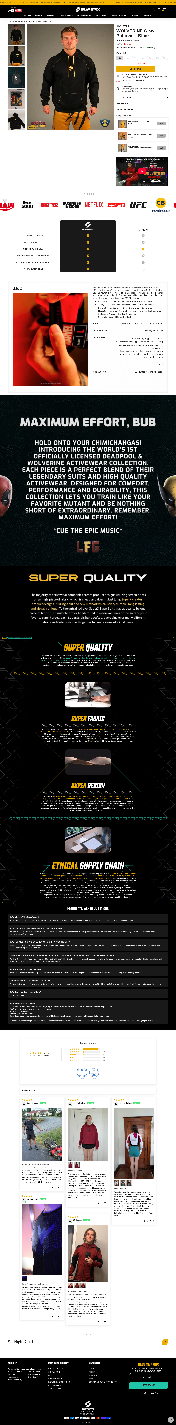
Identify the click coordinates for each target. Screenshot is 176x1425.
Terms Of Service (57, 1388)
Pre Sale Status (56, 1369)
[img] (27, 1100)
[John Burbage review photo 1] (42, 1135)
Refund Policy (55, 1385)
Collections (16, 21)
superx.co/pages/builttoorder (21, 934)
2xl (157, 58)
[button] (121, 40)
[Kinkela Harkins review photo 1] (88, 1134)
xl (150, 58)
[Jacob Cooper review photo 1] (42, 1239)
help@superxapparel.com (147, 1020)
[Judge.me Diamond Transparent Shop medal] (94, 1072)
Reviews (93, 1375)
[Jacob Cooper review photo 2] (24, 1278)
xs (120, 58)
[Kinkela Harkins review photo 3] (77, 1165)
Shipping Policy (56, 1378)
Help (91, 1378)
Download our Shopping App (103, 1382)
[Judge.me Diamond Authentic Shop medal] (82, 1072)
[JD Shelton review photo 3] (77, 1286)
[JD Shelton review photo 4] (83, 1286)
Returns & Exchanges (59, 1382)
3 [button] (90, 1334)
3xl (165, 58)
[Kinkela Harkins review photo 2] (70, 1165)
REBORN (92, 1372)
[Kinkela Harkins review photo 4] (129, 1183)
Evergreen (24, 21)
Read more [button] (72, 1197)
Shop (91, 1369)
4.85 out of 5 (48, 1053)
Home (9, 21)
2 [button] (86, 1334)
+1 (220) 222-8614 (88, 1415)
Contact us (54, 1372)
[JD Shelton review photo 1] (88, 1253)
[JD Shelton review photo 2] (70, 1286)
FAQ (50, 1375)
